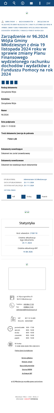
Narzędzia (23, 3)
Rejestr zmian (27, 362)
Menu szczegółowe (40, 3)
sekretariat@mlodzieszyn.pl (26, 309)
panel (48, 3)
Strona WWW (27, 369)
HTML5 (23, 389)
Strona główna (27, 358)
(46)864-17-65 (28, 307)
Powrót (11, 82)
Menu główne (31, 3)
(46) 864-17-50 (29, 304)
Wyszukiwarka (14, 3)
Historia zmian (9, 190)
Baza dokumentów (27, 365)
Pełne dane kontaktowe (24, 350)
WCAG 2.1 (35, 389)
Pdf (3, 82)
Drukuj (7, 82)
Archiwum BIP (27, 373)
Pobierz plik (12, 139)
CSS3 (26, 389)
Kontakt (15, 82)
